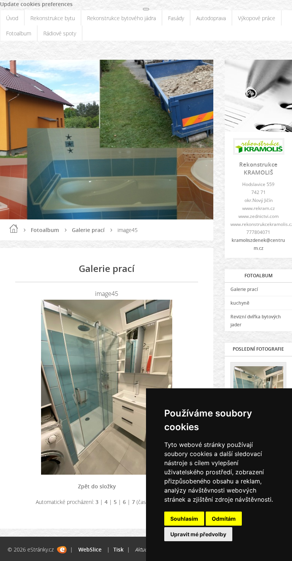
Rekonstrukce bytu (52, 18)
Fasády (176, 18)
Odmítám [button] (224, 518)
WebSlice (90, 549)
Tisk (118, 549)
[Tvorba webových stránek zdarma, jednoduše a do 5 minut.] (62, 549)
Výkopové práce (256, 18)
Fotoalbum (18, 33)
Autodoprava (211, 18)
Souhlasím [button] (184, 518)
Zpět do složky (97, 486)
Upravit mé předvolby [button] (198, 534)
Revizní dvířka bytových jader (255, 320)
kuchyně (239, 303)
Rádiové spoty (59, 33)
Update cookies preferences (36, 4)
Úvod (12, 18)
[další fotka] (185, 387)
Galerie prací (88, 230)
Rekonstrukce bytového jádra (121, 18)
